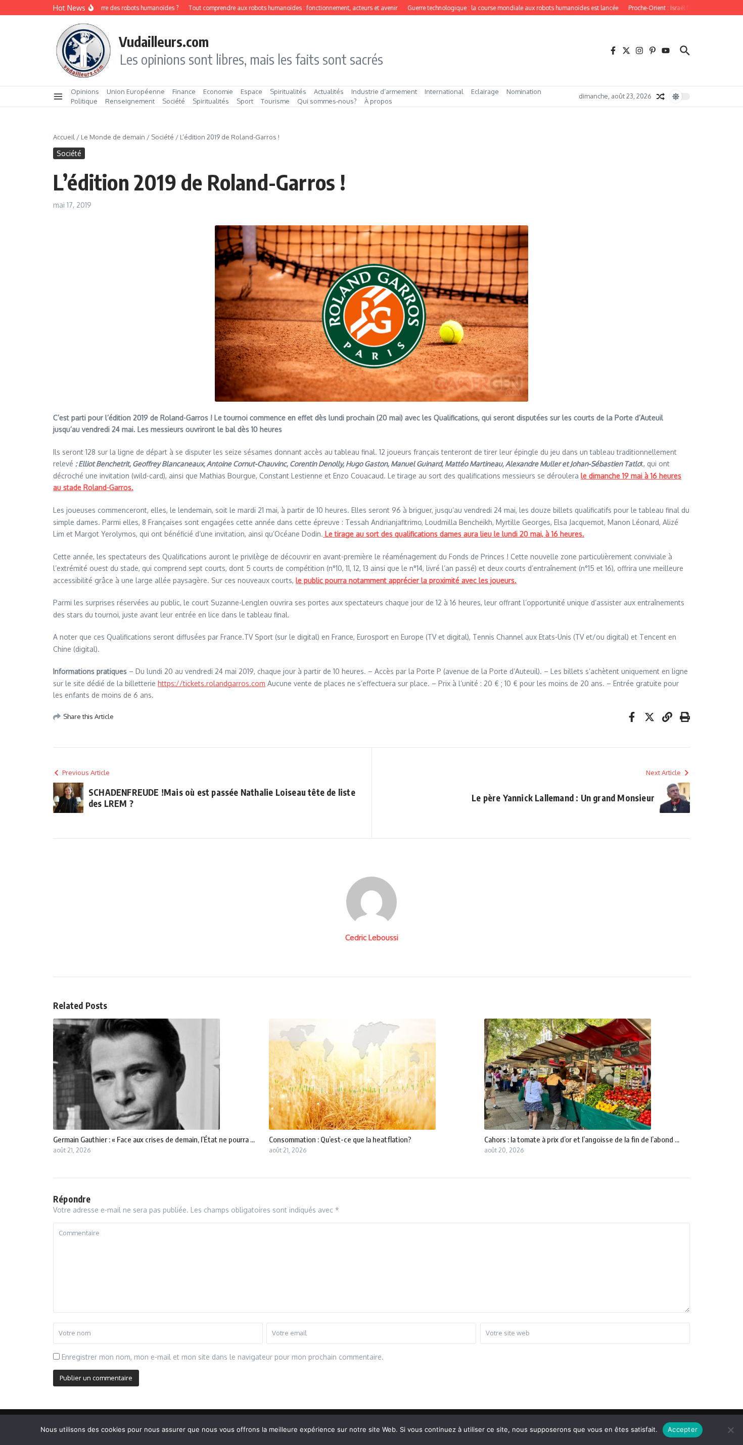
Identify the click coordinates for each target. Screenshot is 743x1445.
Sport (245, 101)
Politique (84, 101)
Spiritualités (288, 91)
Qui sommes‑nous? (327, 101)
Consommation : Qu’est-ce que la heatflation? (340, 1139)
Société (173, 101)
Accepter (683, 1429)
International (444, 91)
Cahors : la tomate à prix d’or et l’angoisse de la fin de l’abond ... (581, 1139)
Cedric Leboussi (371, 937)
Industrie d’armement (384, 91)
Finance (184, 91)
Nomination (523, 91)
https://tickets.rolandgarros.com (211, 683)
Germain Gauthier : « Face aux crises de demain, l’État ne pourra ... (154, 1139)
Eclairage (485, 91)
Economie (218, 91)
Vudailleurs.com (164, 41)
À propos (378, 101)
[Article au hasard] (661, 96)
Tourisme (275, 101)
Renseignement (130, 101)
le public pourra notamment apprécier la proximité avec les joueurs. (406, 580)
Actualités (329, 91)
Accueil (64, 137)
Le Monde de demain (113, 137)
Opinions (85, 91)
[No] (730, 1430)
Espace (251, 91)
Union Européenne (136, 91)
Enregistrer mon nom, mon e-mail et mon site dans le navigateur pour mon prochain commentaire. (223, 1357)
